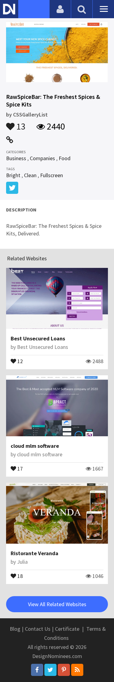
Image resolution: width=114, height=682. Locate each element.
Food (65, 158)
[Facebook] (37, 670)
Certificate (67, 628)
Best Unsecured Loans (38, 338)
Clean (30, 175)
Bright (13, 175)
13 (20, 123)
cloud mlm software (35, 445)
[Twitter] (50, 670)
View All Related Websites (57, 604)
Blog (15, 628)
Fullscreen (51, 175)
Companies (42, 158)
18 (19, 575)
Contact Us (37, 628)
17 (19, 468)
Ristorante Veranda (34, 553)
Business (16, 158)
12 (19, 361)
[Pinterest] (64, 670)
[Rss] (77, 670)
